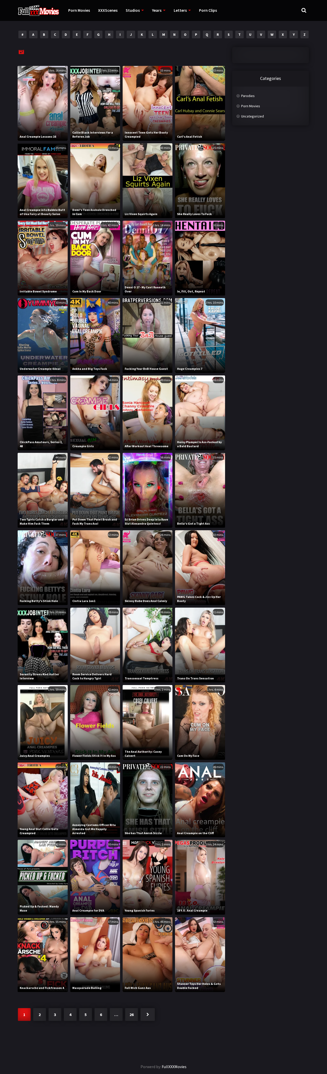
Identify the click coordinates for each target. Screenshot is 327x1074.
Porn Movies (79, 10)
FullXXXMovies (174, 1066)
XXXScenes (108, 10)
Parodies (248, 95)
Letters (180, 10)
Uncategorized (252, 116)
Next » (148, 1014)
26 (132, 1014)
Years (156, 10)
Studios (133, 10)
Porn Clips (208, 10)
